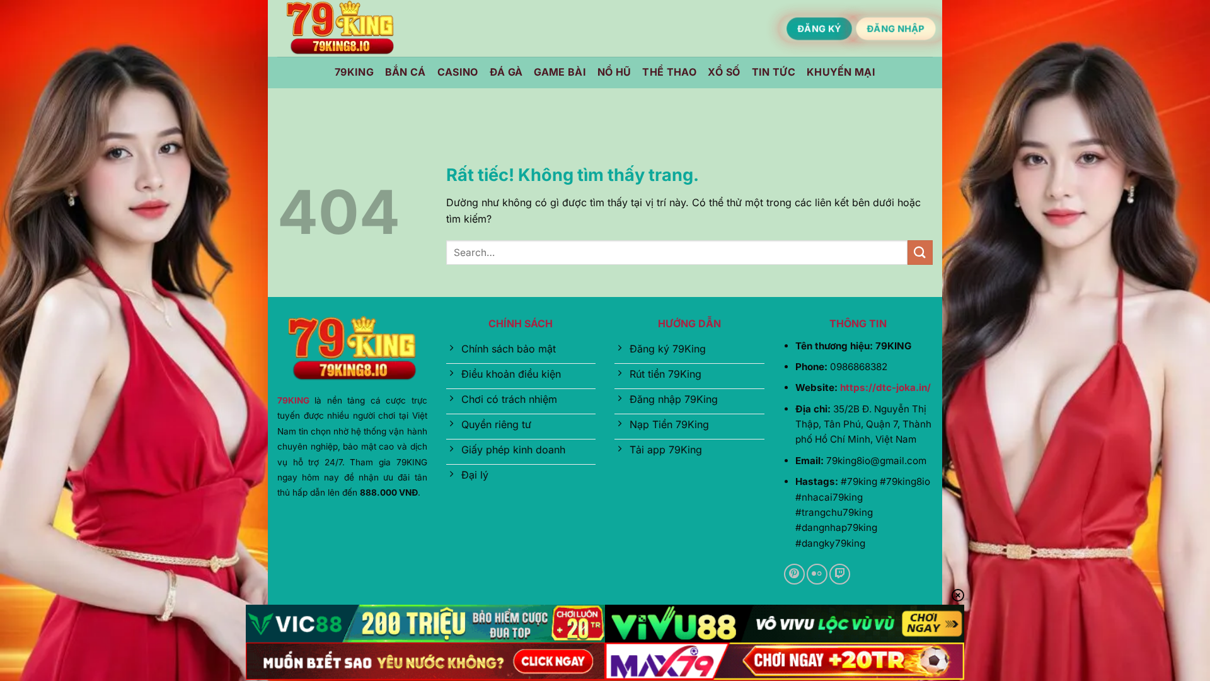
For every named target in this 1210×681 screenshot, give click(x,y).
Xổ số (724, 72)
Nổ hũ (614, 72)
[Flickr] (817, 574)
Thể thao (669, 72)
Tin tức (773, 72)
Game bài (560, 72)
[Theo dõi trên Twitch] (839, 574)
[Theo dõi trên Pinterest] (794, 574)
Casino (457, 72)
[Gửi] (920, 252)
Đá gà (506, 72)
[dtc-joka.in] (340, 29)
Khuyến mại (841, 72)
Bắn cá (405, 72)
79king (354, 72)
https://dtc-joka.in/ (885, 387)
